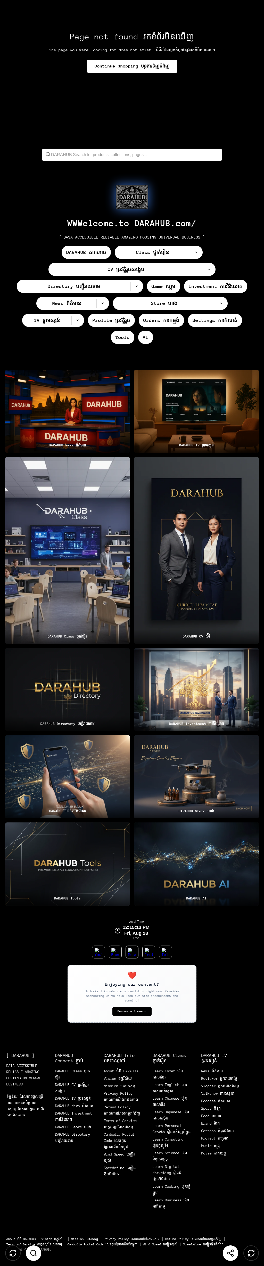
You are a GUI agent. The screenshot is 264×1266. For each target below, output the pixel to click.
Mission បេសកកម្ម (119, 1086)
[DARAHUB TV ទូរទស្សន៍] (196, 411)
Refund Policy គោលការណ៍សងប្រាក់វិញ (193, 1239)
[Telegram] (165, 952)
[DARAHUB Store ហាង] (196, 776)
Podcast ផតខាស (215, 1101)
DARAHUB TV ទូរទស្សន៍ (73, 1098)
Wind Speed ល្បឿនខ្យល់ (160, 1244)
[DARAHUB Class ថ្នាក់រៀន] (67, 550)
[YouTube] (98, 952)
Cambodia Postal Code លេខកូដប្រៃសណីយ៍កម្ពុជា (119, 1140)
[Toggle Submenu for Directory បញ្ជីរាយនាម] (137, 286)
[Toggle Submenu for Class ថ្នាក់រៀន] (196, 252)
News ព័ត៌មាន (212, 1071)
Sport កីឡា (211, 1108)
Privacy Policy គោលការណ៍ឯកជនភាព (132, 1239)
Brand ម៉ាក (210, 1123)
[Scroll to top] (13, 1253)
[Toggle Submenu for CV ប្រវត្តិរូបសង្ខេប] (209, 269)
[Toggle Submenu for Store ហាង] (221, 303)
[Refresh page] (251, 1253)
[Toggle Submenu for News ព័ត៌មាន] (103, 303)
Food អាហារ (211, 1116)
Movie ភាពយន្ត (213, 1153)
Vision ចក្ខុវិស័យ (118, 1078)
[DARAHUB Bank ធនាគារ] (67, 776)
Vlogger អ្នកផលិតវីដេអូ (220, 1086)
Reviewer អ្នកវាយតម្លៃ (219, 1078)
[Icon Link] (132, 197)
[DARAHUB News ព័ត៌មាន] (67, 411)
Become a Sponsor (132, 1011)
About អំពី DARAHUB (121, 1071)
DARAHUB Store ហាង (73, 1127)
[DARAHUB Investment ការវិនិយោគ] (196, 689)
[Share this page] (230, 1253)
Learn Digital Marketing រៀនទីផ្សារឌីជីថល (167, 1173)
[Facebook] (115, 952)
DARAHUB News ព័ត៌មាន (74, 1106)
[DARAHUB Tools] (67, 864)
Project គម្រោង (215, 1138)
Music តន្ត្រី (210, 1146)
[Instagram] (148, 952)
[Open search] (33, 1253)
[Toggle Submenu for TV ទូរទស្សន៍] (78, 320)
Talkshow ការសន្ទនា (217, 1093)
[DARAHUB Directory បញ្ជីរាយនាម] (67, 689)
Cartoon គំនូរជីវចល (217, 1131)
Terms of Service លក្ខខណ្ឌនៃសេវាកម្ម (34, 1244)
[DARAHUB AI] (196, 864)
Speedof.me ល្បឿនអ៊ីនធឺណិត (203, 1244)
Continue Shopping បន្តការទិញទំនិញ (132, 66)
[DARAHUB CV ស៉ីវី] (196, 550)
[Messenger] (132, 952)
